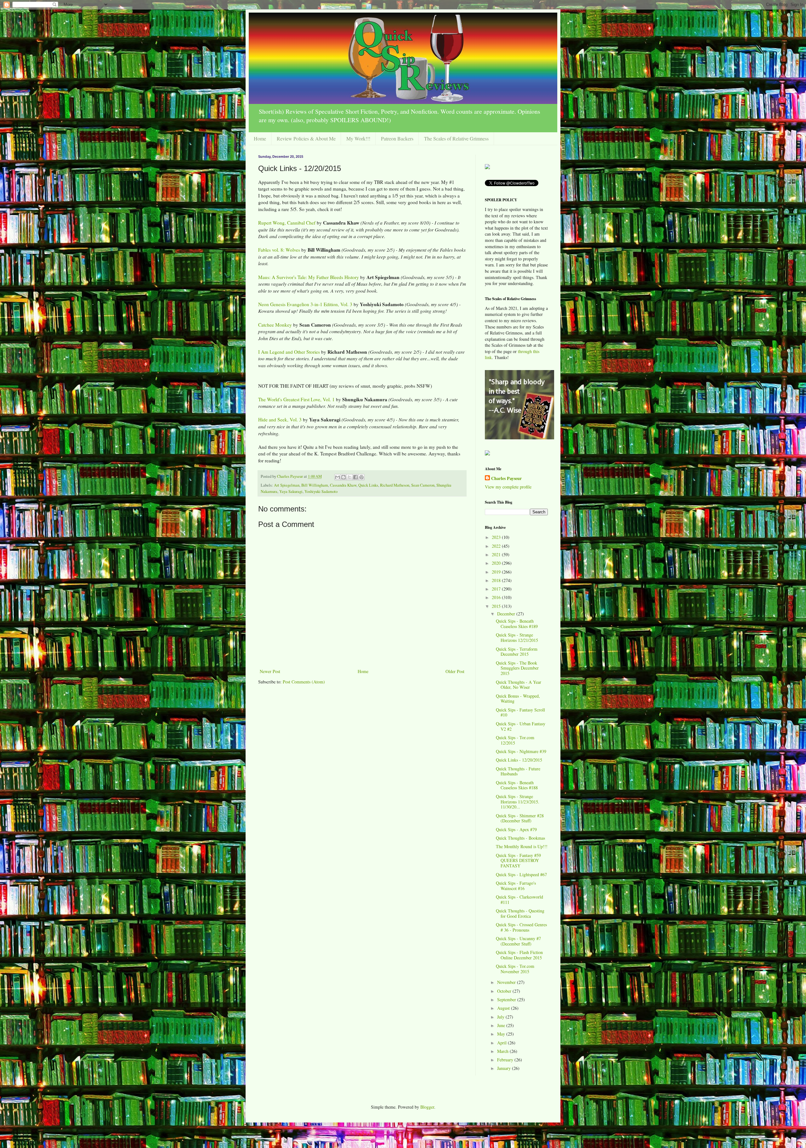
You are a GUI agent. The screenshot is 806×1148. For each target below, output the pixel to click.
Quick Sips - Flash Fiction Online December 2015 (519, 955)
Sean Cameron (422, 485)
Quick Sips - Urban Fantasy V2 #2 (520, 726)
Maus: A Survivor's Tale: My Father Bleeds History (308, 277)
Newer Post (270, 671)
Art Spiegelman (286, 485)
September (507, 999)
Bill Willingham (314, 485)
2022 (497, 546)
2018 (497, 580)
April (502, 1043)
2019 (497, 572)
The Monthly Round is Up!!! (522, 846)
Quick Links (368, 485)
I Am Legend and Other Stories (289, 352)
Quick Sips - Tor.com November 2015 (515, 968)
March (503, 1051)
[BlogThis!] (343, 477)
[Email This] (337, 477)
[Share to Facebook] (355, 477)
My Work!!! (358, 138)
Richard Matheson (394, 485)
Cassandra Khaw (343, 485)
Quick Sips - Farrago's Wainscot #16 (516, 885)
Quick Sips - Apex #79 (516, 829)
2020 (497, 563)
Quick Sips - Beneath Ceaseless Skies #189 (517, 623)
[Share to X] (349, 477)
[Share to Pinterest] (361, 477)
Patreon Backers (397, 138)
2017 (497, 589)
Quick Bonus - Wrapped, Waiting (518, 698)
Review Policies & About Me (306, 138)
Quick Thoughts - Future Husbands (518, 771)
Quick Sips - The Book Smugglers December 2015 (517, 668)
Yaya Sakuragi (291, 491)
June (501, 1025)
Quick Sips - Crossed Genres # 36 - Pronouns (521, 927)
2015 (497, 606)
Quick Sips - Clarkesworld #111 (519, 899)
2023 (497, 537)
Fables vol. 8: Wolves (279, 250)
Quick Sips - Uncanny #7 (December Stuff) (518, 941)
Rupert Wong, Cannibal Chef (286, 223)
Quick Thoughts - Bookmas (520, 838)
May (501, 1034)
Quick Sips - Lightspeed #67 (521, 874)
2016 (497, 597)
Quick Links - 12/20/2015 (519, 760)
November (507, 982)
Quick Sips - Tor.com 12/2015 (515, 740)
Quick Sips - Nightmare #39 (521, 751)
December (506, 614)
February (505, 1060)
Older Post (455, 671)
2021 (497, 554)
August (504, 1008)
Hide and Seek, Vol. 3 (280, 419)
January (504, 1068)
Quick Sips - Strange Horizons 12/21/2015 (517, 637)
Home (260, 138)
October (505, 991)
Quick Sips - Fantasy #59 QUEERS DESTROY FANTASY (518, 860)
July (501, 1017)
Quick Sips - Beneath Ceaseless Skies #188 (517, 785)
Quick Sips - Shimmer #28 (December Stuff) (520, 818)
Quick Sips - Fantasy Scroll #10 (520, 712)
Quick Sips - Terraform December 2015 (516, 651)
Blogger (427, 1107)
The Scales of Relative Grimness (456, 138)
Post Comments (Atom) (304, 682)
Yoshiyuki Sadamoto (321, 491)
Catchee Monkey (275, 325)
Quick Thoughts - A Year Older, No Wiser (518, 684)
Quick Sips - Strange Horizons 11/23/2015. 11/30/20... (517, 801)
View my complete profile (508, 487)
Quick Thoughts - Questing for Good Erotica (520, 913)
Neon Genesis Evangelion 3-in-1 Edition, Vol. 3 (305, 304)
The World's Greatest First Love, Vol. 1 (296, 399)
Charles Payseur (506, 478)
